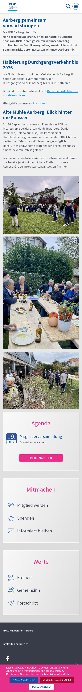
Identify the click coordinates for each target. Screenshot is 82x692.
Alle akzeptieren (24, 680)
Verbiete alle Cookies (58, 680)
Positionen (40, 103)
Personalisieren (41, 686)
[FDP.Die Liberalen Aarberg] (13, 8)
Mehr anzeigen (41, 458)
